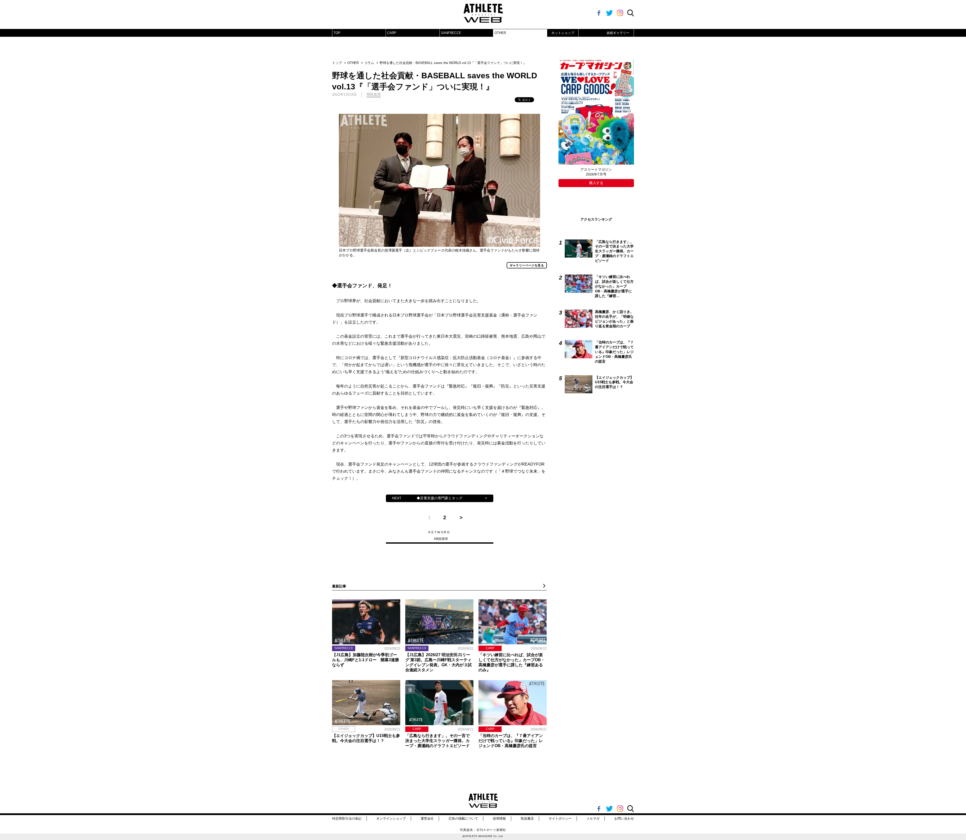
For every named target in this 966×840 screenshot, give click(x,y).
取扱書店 (527, 818)
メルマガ (592, 818)
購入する (596, 183)
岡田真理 (442, 539)
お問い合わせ (624, 818)
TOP (337, 33)
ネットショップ (562, 33)
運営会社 (427, 818)
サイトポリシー (560, 818)
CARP (391, 33)
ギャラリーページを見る (527, 265)
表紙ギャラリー (618, 33)
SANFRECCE (451, 33)
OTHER (500, 33)
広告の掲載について (463, 818)
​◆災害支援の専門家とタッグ (439, 498)
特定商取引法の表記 (346, 818)
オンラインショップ (391, 818)
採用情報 (499, 818)
